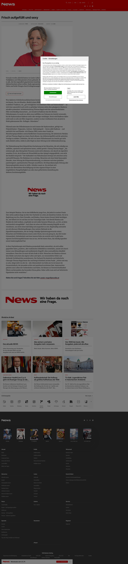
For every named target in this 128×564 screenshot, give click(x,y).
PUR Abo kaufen (76, 97)
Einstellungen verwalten (53, 97)
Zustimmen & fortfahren (53, 92)
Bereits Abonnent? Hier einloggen (76, 100)
